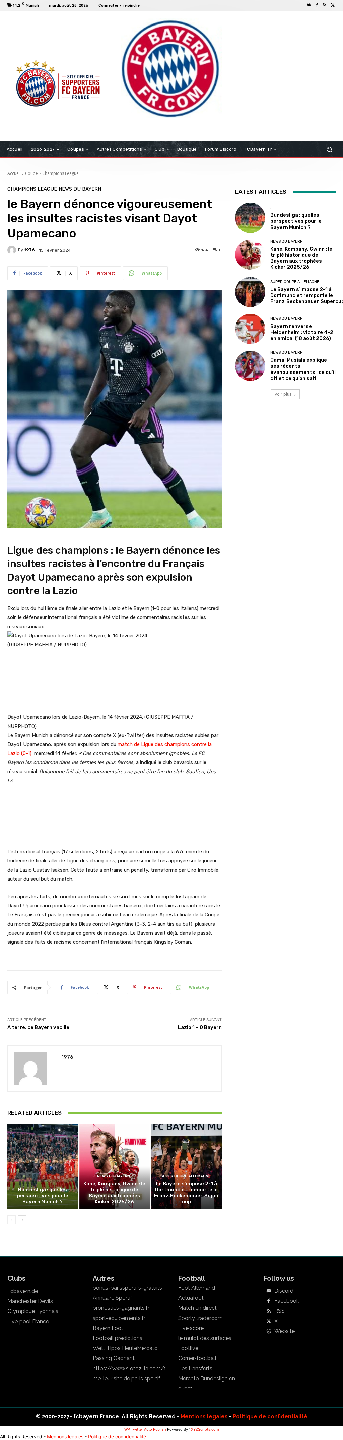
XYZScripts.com (205, 1429)
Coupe (31, 173)
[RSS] (325, 5)
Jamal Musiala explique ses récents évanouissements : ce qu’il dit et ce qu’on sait (303, 369)
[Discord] (309, 5)
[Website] (269, 1332)
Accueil (14, 173)
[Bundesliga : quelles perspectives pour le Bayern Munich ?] (42, 1166)
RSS (279, 1311)
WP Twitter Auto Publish (145, 1429)
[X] (333, 5)
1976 (29, 250)
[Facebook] (317, 5)
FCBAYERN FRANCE (32, 38)
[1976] (12, 250)
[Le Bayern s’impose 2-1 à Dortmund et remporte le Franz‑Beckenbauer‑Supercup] (186, 1166)
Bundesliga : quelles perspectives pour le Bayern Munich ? (42, 1196)
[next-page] (22, 1219)
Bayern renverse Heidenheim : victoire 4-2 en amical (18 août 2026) (301, 332)
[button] (329, 149)
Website (284, 1331)
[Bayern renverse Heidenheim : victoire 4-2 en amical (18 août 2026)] (250, 329)
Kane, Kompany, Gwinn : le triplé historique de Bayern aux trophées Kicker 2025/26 (114, 1193)
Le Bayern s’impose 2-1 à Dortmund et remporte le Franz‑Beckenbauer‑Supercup (186, 1193)
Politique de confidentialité (270, 1416)
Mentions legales (204, 1416)
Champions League (60, 173)
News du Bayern (80, 189)
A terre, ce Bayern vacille (38, 1027)
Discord (283, 1291)
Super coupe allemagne (185, 1176)
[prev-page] (11, 1219)
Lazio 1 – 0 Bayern (200, 1027)
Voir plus (283, 394)
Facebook (286, 1301)
